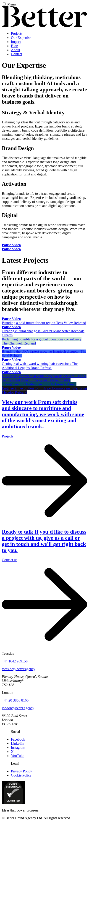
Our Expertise (21, 38)
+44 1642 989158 (15, 661)
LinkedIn (17, 743)
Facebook (18, 739)
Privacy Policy (21, 771)
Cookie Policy (21, 775)
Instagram (18, 747)
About (15, 50)
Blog (14, 46)
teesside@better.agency (18, 669)
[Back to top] (44, 858)
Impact (16, 42)
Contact (16, 54)
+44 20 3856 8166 (15, 700)
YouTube (17, 756)
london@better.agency (18, 708)
